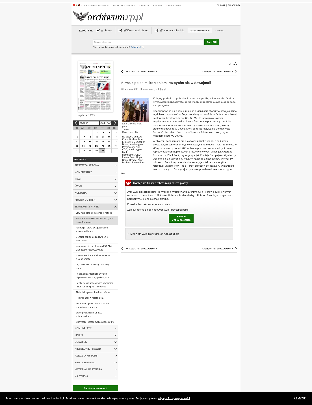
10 (103, 137)
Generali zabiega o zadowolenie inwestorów (92, 239)
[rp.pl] (76, 5)
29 (90, 150)
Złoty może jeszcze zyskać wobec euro (95, 322)
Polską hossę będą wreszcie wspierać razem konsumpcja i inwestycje (94, 285)
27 (77, 150)
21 (83, 146)
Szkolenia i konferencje (96, 5)
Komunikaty (159, 5)
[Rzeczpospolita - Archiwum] (108, 17)
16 (96, 141)
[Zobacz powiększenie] (135, 109)
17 (103, 141)
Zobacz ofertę (137, 47)
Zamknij (300, 398)
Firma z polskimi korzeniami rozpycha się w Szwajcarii (94, 220)
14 (83, 141)
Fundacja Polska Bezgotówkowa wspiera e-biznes (92, 229)
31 (103, 150)
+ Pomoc (219, 30)
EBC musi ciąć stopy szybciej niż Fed (94, 213)
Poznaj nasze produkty (125, 5)
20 (77, 146)
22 (90, 146)
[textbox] (148, 42)
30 (96, 150)
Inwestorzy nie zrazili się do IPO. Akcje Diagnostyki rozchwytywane (94, 248)
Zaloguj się (154, 233)
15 (90, 141)
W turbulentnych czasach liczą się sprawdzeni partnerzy (92, 305)
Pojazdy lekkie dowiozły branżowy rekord (92, 266)
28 (83, 150)
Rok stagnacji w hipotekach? (90, 298)
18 (109, 141)
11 (109, 137)
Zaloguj (221, 5)
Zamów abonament (95, 388)
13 (77, 141)
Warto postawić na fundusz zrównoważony (89, 314)
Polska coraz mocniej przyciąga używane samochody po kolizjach (92, 276)
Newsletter (174, 5)
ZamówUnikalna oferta (181, 218)
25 (109, 146)
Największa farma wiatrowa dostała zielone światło (93, 257)
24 (103, 146)
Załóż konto (234, 5)
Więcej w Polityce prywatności (174, 398)
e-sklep (145, 5)
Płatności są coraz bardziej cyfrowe (93, 292)
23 (96, 146)
